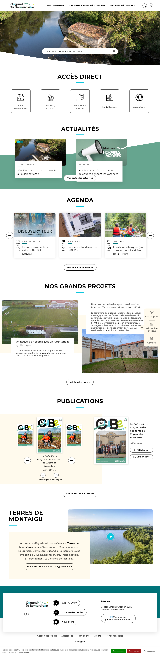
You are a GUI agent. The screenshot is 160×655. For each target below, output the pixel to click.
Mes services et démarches (86, 5)
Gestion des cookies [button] (47, 636)
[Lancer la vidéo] (110, 536)
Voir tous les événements (80, 267)
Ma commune (55, 5)
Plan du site (84, 636)
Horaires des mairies (72, 612)
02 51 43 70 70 (69, 603)
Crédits (97, 636)
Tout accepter (118, 651)
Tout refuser (134, 651)
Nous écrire (68, 623)
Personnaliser (149, 651)
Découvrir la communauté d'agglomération (49, 566)
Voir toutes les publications (80, 494)
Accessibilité (67, 636)
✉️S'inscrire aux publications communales (118, 618)
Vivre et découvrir (122, 5)
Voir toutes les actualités (80, 178)
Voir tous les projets (80, 382)
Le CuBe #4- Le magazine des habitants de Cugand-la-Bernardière (139, 431)
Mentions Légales (114, 636)
